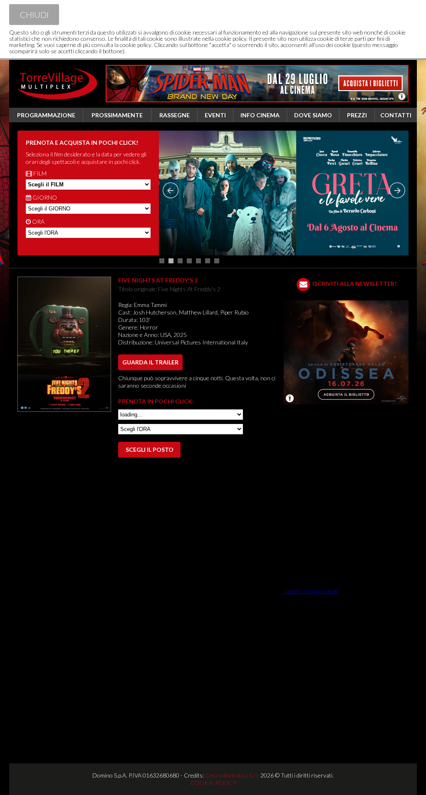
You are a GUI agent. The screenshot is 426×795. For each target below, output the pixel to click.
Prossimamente (117, 115)
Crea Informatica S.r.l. (232, 775)
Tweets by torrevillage (311, 590)
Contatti (395, 115)
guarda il (150, 362)
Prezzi (357, 115)
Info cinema (260, 115)
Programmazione (46, 115)
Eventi (215, 115)
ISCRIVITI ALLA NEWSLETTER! (354, 283)
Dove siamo (313, 115)
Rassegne (174, 115)
